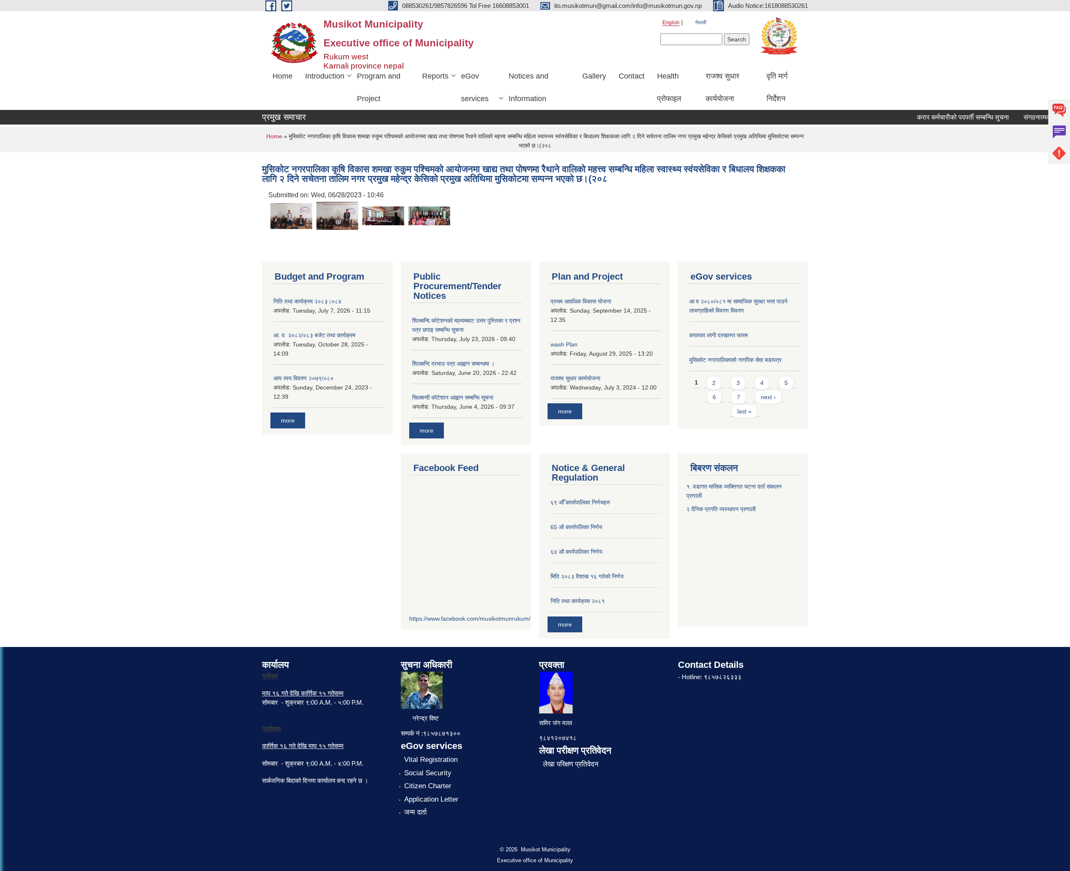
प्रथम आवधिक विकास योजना (580, 301)
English (671, 22)
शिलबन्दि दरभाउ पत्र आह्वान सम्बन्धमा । (453, 363)
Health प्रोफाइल (669, 87)
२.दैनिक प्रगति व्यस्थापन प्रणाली (721, 509)
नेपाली (700, 22)
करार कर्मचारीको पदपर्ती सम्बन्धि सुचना (952, 117)
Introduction (324, 76)
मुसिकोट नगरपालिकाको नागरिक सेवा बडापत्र (735, 360)
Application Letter (431, 799)
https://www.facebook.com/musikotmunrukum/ (469, 618)
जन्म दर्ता (415, 812)
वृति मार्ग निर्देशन (777, 87)
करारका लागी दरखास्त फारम (718, 335)
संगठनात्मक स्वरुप (1034, 117)
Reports (435, 76)
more (288, 420)
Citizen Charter (427, 786)
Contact (632, 76)
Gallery (594, 76)
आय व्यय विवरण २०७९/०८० (303, 378)
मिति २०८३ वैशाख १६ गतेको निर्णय (587, 576)
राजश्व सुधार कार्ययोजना (722, 87)
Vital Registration (431, 760)
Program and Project (378, 87)
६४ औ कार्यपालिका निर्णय (576, 551)
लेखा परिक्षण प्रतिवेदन (571, 764)
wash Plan (564, 344)
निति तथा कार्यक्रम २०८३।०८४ (307, 301)
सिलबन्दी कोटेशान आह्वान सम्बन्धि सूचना (452, 397)
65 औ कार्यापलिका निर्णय (576, 527)
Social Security (427, 773)
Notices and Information (528, 87)
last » (744, 411)
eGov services (475, 87)
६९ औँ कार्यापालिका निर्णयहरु (580, 502)
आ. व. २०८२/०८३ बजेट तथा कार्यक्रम (314, 335)
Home (283, 76)
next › (768, 397)
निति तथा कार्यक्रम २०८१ (577, 601)
